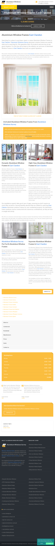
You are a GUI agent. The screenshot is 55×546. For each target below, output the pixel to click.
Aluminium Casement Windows (36, 482)
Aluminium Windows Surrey (10, 297)
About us (5, 322)
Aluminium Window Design (8, 485)
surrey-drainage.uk (6, 513)
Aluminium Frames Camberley (11, 302)
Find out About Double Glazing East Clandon (27, 116)
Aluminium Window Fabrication (36, 485)
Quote (5, 343)
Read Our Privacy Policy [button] (48, 541)
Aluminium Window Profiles (8, 488)
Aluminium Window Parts (35, 479)
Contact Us (47, 291)
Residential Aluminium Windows (36, 494)
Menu (51, 7)
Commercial (6, 326)
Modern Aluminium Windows (9, 498)
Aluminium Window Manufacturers (37, 447)
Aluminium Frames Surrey (10, 300)
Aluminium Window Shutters (35, 498)
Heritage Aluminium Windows (9, 494)
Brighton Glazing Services (8, 535)
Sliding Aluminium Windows (35, 469)
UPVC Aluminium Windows (8, 482)
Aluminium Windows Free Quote (36, 504)
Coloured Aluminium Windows (9, 491)
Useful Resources (8, 509)
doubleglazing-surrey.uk (7, 526)
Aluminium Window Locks (35, 463)
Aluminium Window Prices (8, 504)
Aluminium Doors (33, 488)
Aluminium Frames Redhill (10, 304)
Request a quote (9, 7)
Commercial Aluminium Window (36, 501)
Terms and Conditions (32, 543)
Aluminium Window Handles (35, 450)
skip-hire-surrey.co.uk (7, 519)
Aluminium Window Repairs (35, 466)
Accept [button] (50, 543)
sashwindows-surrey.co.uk (8, 516)
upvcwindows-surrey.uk (8, 529)
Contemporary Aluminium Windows (10, 501)
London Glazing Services (8, 532)
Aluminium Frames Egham (10, 316)
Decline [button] (42, 543)
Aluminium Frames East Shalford (11, 309)
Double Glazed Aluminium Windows (37, 491)
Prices (5, 339)
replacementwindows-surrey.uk (9, 523)
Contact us (6, 347)
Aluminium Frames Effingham (10, 311)
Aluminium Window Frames (35, 444)
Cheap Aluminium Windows (35, 460)
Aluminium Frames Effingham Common (13, 314)
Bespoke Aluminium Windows (9, 479)
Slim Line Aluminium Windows (36, 454)
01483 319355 (43, 3)
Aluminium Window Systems (36, 457)
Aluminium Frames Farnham (10, 307)
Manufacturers (7, 335)
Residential (6, 330)
